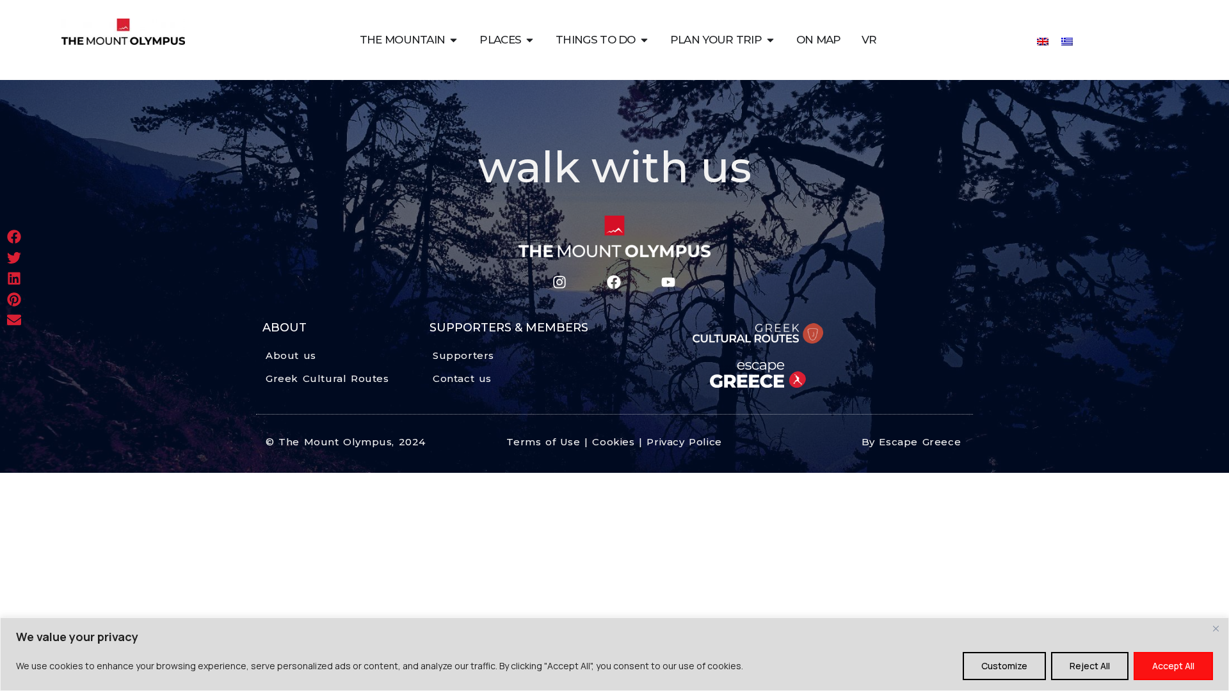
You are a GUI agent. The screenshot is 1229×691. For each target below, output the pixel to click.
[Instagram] (559, 282)
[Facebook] (613, 282)
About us (291, 355)
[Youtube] (668, 282)
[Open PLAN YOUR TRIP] (770, 40)
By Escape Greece (911, 442)
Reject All (1090, 666)
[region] (614, 654)
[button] (14, 237)
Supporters (463, 355)
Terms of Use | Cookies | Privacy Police (613, 442)
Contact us (462, 378)
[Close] (1215, 628)
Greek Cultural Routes (327, 378)
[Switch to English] (1043, 40)
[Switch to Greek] (1067, 40)
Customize (1004, 666)
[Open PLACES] (529, 40)
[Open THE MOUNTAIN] (453, 40)
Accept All (1173, 666)
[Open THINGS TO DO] (644, 40)
